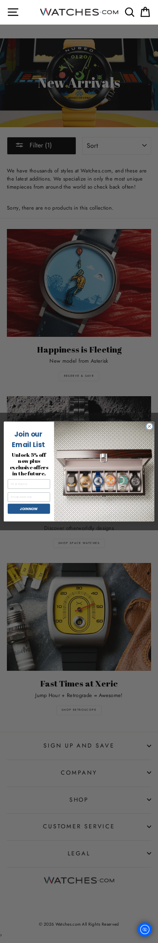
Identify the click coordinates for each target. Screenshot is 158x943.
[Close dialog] (149, 426)
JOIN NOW (29, 508)
